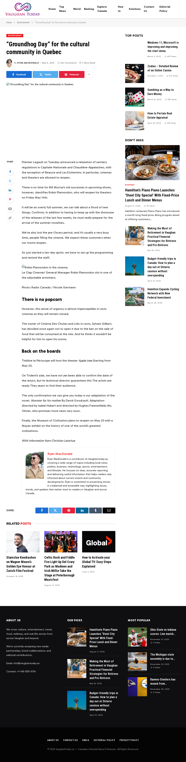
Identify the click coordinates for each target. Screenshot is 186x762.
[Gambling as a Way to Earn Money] (134, 97)
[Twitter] (10, 181)
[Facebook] (10, 171)
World (77, 9)
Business (129, 185)
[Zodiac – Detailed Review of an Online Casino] (134, 73)
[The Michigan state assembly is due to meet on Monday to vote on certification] (137, 661)
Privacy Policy (129, 740)
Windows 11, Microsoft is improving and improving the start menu (163, 47)
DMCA (85, 740)
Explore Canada (102, 9)
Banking (89, 9)
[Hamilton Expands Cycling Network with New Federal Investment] (134, 296)
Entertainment (15, 36)
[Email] (10, 208)
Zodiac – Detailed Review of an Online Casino (162, 68)
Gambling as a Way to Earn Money (160, 92)
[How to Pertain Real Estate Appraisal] (134, 120)
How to (120, 9)
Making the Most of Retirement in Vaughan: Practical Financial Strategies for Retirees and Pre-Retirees (161, 237)
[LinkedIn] (10, 190)
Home (52, 9)
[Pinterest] (10, 199)
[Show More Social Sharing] (89, 74)
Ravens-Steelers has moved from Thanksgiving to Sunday (162, 682)
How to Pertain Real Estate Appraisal (159, 115)
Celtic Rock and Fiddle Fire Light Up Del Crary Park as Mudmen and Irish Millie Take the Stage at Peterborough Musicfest (59, 568)
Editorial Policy (164, 9)
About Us (53, 740)
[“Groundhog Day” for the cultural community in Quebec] (60, 118)
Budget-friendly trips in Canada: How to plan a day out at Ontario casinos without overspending (161, 267)
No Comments (69, 63)
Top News (62, 9)
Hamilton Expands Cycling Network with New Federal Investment (163, 293)
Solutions (135, 9)
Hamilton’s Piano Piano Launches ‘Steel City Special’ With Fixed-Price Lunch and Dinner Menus (152, 195)
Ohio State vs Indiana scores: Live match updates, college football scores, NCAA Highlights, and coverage (164, 632)
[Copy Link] (10, 218)
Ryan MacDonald (28, 63)
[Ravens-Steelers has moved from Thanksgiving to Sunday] (137, 686)
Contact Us (149, 9)
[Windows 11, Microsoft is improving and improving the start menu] (134, 49)
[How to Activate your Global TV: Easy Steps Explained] (98, 541)
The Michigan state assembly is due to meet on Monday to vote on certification (162, 657)
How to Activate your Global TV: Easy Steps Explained (96, 562)
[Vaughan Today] (23, 9)
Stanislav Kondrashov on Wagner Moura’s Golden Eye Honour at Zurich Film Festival (21, 564)
